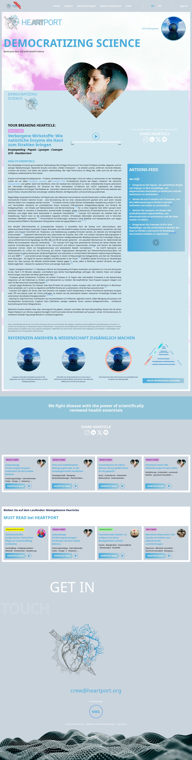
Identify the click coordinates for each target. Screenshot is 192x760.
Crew (128, 5)
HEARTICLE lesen (15, 486)
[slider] (96, 142)
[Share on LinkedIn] (152, 139)
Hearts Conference (111, 5)
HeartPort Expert (86, 5)
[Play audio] (96, 136)
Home (56, 5)
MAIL (96, 711)
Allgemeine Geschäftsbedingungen (100, 724)
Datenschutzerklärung (74, 724)
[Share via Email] (164, 139)
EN (159, 5)
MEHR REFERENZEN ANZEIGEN (163, 380)
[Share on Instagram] (145, 139)
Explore (68, 5)
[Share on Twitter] (158, 139)
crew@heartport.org (96, 690)
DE (152, 5)
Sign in (184, 5)
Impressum (122, 724)
